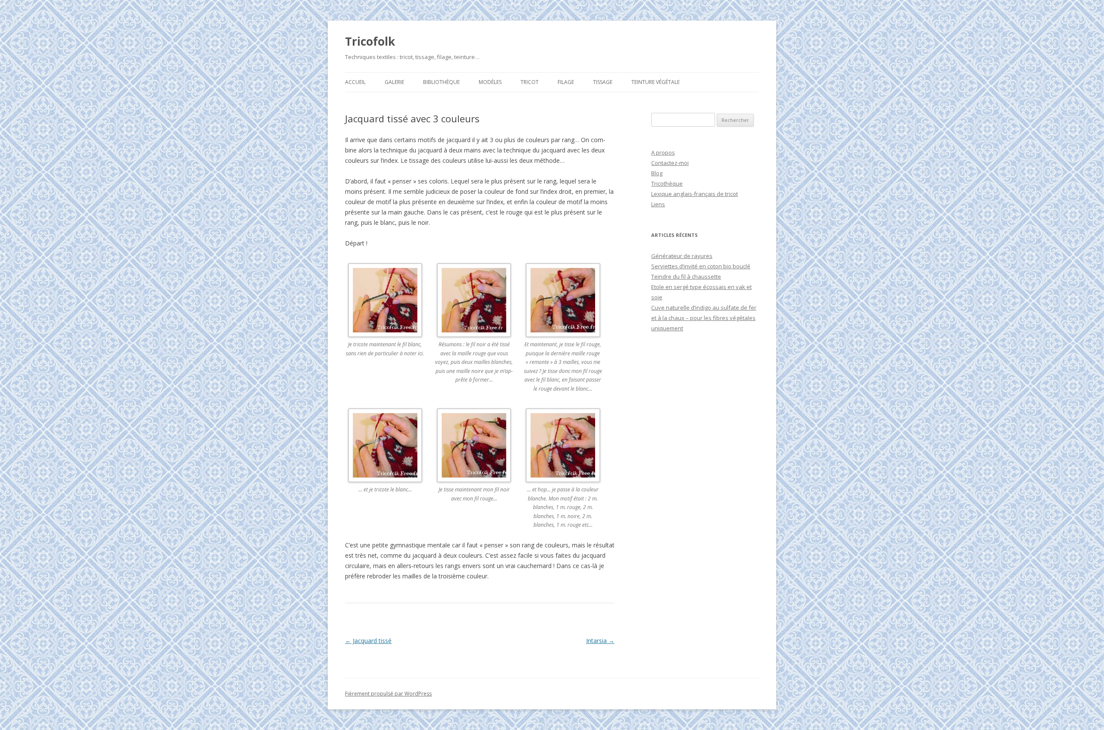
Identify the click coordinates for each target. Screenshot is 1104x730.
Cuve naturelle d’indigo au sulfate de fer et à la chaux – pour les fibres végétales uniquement (703, 318)
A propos (663, 152)
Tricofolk (370, 41)
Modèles (490, 82)
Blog (656, 173)
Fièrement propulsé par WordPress (388, 693)
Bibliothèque (441, 82)
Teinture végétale (655, 82)
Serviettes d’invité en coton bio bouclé (700, 266)
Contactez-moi (670, 163)
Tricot (530, 82)
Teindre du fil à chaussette (686, 276)
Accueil (355, 82)
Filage (566, 82)
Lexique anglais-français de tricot (694, 194)
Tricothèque (667, 183)
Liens (658, 204)
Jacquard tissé (368, 641)
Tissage (602, 82)
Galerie (394, 82)
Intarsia (600, 641)
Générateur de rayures (681, 256)
